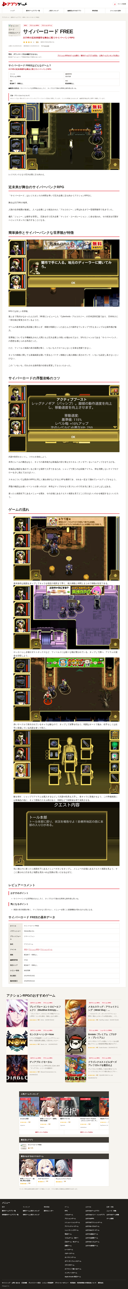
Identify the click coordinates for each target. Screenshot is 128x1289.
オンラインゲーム (70, 1257)
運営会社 (100, 1282)
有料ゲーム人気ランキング (31, 1214)
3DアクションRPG (35, 1030)
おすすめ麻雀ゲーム (92, 1245)
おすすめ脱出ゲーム (92, 1234)
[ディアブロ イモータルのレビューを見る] (17, 1068)
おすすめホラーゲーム (92, 1230)
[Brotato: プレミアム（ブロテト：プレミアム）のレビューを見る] (75, 1041)
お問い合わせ (16, 1282)
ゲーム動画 (110, 1218)
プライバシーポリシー (62, 1282)
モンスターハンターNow (42, 1034)
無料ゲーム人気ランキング (31, 1210)
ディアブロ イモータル (41, 1062)
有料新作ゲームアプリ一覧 (10, 1214)
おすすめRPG (90, 1218)
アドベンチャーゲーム (71, 1226)
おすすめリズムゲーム (92, 1241)
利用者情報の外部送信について (86, 1282)
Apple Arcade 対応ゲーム (73, 1276)
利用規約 (73, 1282)
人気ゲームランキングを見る (109, 55)
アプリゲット (6, 17)
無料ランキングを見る (41, 1132)
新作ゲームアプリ (16, 17)
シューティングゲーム (71, 1230)
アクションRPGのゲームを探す (68, 55)
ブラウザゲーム (69, 1265)
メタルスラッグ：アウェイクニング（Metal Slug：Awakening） (103, 1009)
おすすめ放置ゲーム (92, 1238)
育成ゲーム (68, 1234)
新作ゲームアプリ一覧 (33, 10)
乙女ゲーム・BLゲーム (72, 1241)
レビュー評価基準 (47, 1282)
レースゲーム (69, 1249)
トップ (12, 10)
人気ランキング (53, 10)
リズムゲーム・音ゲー (71, 1238)
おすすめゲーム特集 (113, 1214)
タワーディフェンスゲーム (73, 1261)
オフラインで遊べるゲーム (73, 1269)
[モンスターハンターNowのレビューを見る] (17, 1041)
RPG (24, 17)
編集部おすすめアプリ (74, 10)
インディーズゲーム (71, 1272)
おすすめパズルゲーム (92, 1226)
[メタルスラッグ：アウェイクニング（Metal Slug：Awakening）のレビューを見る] (75, 1013)
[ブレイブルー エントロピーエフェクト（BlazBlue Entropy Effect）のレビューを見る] (17, 1013)
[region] (64, 1113)
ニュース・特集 (111, 1210)
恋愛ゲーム (68, 1245)
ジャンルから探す (115, 10)
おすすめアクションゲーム (94, 1222)
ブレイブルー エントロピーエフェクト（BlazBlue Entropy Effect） (45, 1009)
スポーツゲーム (69, 1253)
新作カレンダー (49, 1210)
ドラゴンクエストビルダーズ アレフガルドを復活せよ (103, 1063)
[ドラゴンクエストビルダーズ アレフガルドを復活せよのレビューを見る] (75, 1068)
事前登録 (95, 10)
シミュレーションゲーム (72, 1222)
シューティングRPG (106, 1030)
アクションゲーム (47, 25)
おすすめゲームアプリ (92, 1210)
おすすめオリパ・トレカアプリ (95, 1214)
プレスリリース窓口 (34, 1282)
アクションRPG (34, 25)
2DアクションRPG (35, 1002)
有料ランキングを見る (86, 1132)
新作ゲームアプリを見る (89, 55)
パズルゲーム (69, 1214)
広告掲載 (24, 1282)
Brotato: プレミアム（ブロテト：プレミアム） (102, 1036)
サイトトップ (6, 1282)
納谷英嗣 (46, 46)
